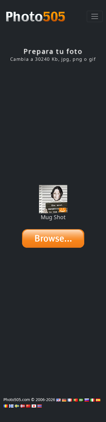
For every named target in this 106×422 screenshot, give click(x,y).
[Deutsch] (64, 399)
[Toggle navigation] (95, 16)
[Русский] (87, 399)
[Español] (98, 399)
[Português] (75, 399)
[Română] (5, 405)
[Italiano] (92, 399)
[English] (58, 399)
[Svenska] (17, 405)
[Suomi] (11, 405)
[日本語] (34, 405)
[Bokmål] (22, 405)
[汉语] (28, 405)
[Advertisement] (53, 123)
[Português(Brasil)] (81, 399)
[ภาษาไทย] (39, 405)
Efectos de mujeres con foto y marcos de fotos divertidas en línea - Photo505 (36, 13)
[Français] (70, 399)
